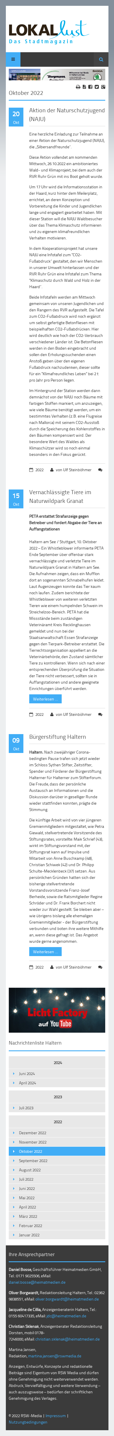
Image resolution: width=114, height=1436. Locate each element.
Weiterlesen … (43, 698)
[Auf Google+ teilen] (103, 87)
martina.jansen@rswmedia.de (54, 1356)
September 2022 (33, 1160)
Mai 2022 (26, 1197)
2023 (58, 1096)
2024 (58, 1062)
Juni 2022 (27, 1188)
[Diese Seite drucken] (78, 87)
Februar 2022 (30, 1225)
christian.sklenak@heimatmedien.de (67, 1339)
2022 (58, 1121)
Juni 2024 (27, 1073)
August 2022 (30, 1170)
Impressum (56, 1415)
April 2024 (27, 1082)
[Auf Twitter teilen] (97, 87)
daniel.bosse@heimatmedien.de (37, 1282)
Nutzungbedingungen (28, 1422)
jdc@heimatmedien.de (66, 1315)
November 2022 (32, 1142)
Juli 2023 (26, 1107)
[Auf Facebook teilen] (90, 87)
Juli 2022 (26, 1179)
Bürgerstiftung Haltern (57, 736)
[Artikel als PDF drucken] (84, 87)
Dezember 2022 (32, 1132)
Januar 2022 (29, 1235)
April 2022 (27, 1207)
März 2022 (28, 1216)
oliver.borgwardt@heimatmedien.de (67, 1299)
